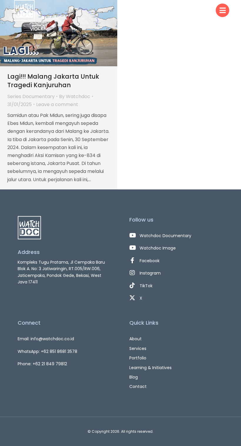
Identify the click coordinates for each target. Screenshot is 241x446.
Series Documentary (31, 96)
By (74, 96)
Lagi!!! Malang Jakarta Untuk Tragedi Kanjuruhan (53, 80)
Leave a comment (57, 104)
